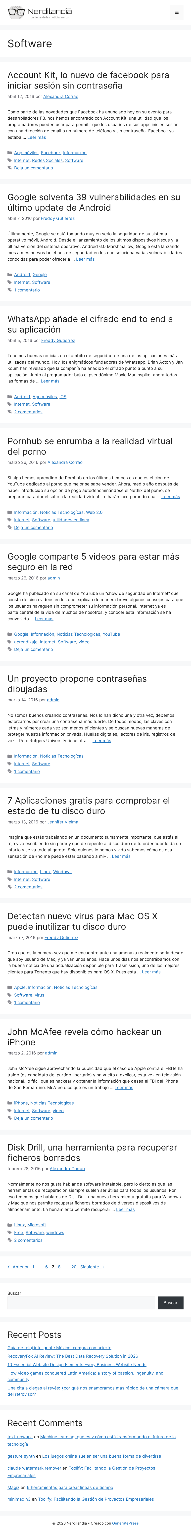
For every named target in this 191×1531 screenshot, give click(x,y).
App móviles (26, 152)
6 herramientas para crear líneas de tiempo (70, 1487)
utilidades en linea (71, 519)
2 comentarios (28, 411)
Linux (45, 871)
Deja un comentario (33, 167)
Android (22, 274)
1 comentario (27, 289)
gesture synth (21, 1456)
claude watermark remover (34, 1468)
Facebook (51, 152)
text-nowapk (20, 1436)
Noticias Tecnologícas (62, 512)
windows (55, 1232)
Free (18, 1232)
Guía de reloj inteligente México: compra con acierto (59, 1347)
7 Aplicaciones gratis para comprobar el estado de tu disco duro (88, 805)
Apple (20, 987)
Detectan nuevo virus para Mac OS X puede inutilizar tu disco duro (82, 921)
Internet (22, 160)
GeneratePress (125, 1523)
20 (74, 1266)
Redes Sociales (47, 160)
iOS (62, 396)
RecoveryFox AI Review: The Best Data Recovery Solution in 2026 (72, 1356)
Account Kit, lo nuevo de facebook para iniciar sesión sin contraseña (88, 80)
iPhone (21, 1102)
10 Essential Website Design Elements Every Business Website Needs (76, 1364)
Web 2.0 (94, 512)
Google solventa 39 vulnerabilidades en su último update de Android (93, 202)
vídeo (84, 641)
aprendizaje (26, 641)
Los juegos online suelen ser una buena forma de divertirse (101, 1456)
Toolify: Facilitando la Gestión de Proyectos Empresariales (96, 1499)
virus (39, 995)
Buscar (14, 1293)
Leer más (36, 137)
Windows (62, 871)
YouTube (111, 634)
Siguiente (92, 1266)
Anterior (18, 1266)
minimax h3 (19, 1499)
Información (75, 152)
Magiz (13, 1487)
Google (40, 274)
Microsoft (36, 1224)
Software (74, 160)
